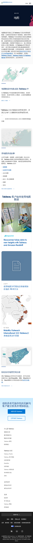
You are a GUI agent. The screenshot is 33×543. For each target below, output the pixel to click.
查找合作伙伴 (7, 485)
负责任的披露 (17, 522)
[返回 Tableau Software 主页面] (7, 2)
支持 (5, 494)
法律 (3, 522)
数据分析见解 (7, 438)
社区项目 (6, 466)
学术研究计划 (7, 472)
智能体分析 (7, 432)
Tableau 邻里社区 (9, 469)
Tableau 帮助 (8, 504)
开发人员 (17, 519)
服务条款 (7, 522)
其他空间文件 (24, 51)
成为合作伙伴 (7, 488)
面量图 (5, 167)
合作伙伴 (7, 482)
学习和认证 (7, 501)
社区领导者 (7, 460)
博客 (12, 519)
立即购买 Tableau (16, 418)
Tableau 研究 (8, 441)
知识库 (6, 498)
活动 (5, 475)
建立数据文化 (7, 435)
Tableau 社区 (8, 451)
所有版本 (6, 507)
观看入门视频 (4, 100)
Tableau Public (8, 454)
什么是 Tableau (9, 429)
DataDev (6, 463)
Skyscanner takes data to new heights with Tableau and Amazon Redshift (15, 242)
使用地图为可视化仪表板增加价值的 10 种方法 (16, 287)
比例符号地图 (7, 170)
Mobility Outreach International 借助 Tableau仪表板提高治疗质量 (16, 333)
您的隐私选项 (18, 526)
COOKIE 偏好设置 (26, 522)
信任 (8, 519)
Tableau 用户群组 (9, 457)
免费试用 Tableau (16, 411)
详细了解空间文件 (5, 386)
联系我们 (6, 444)
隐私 (12, 522)
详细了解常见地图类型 (6, 188)
